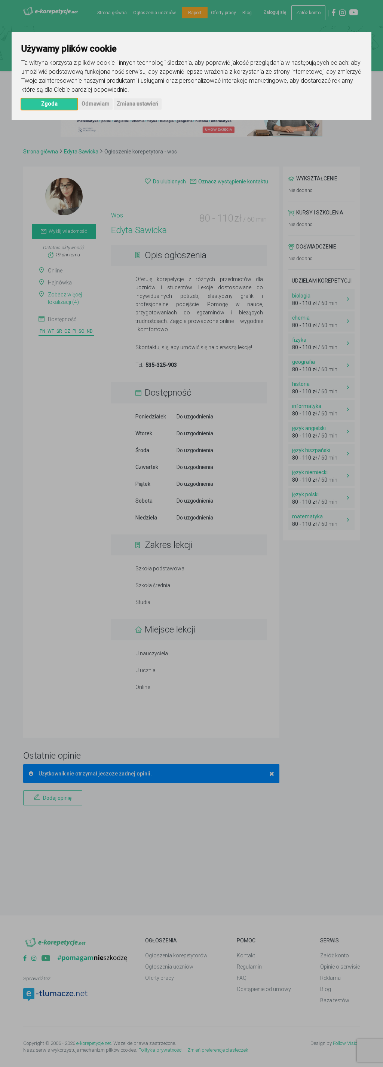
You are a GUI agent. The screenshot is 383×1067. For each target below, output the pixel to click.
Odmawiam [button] (96, 104)
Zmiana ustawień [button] (137, 104)
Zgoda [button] (49, 104)
